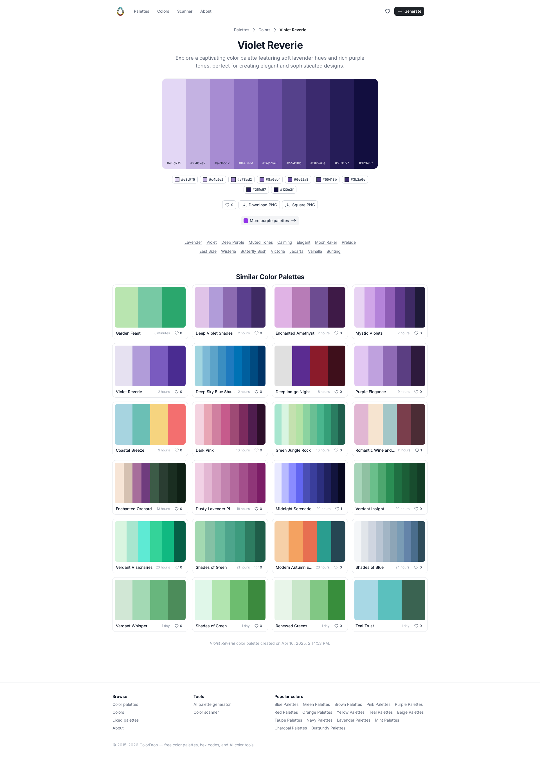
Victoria (278, 251)
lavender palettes (353, 720)
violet (211, 242)
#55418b (330, 179)
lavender (193, 242)
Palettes (141, 11)
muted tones (261, 242)
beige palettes (410, 712)
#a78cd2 (244, 179)
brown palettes (348, 704)
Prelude (349, 242)
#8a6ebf (273, 179)
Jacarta (296, 251)
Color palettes (125, 704)
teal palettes (381, 712)
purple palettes (409, 704)
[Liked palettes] (387, 11)
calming (284, 242)
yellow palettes (350, 712)
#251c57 (259, 189)
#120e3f (287, 189)
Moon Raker (326, 242)
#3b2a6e (358, 179)
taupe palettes (288, 720)
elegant (303, 242)
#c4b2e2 (216, 179)
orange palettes (317, 712)
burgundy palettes (328, 728)
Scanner (184, 11)
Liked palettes (125, 720)
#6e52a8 (301, 179)
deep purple (232, 242)
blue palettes (286, 704)
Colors (163, 11)
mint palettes (387, 720)
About (206, 11)
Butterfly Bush (253, 251)
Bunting (334, 251)
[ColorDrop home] (120, 11)
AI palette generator (212, 704)
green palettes (316, 704)
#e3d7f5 (188, 179)
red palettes (286, 712)
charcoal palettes (290, 728)
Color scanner (206, 712)
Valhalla (315, 251)
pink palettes (378, 704)
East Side (208, 251)
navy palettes (319, 720)
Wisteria (228, 251)
